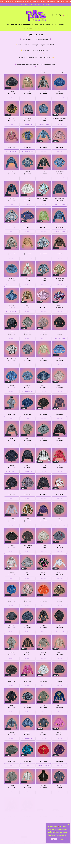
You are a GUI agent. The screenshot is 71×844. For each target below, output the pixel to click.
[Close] (69, 824)
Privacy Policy (63, 835)
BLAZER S (12, 331)
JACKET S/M (11, 118)
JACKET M (12, 91)
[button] (21, 24)
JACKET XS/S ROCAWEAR (59, 278)
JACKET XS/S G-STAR (27, 118)
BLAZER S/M (27, 598)
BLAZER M (12, 145)
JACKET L (43, 251)
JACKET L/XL (43, 812)
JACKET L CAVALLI (59, 598)
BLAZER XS (43, 492)
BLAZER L (59, 732)
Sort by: (43, 72)
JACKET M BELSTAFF (27, 545)
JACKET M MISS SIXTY (59, 171)
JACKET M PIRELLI (11, 545)
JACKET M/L (27, 305)
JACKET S (12, 251)
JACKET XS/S (11, 171)
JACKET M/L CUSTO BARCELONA (43, 198)
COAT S (27, 438)
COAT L (27, 358)
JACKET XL (43, 679)
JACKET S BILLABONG (11, 358)
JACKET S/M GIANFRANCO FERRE (59, 118)
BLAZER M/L (43, 225)
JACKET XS (43, 91)
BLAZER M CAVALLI (59, 492)
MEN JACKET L (43, 785)
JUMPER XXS (43, 839)
